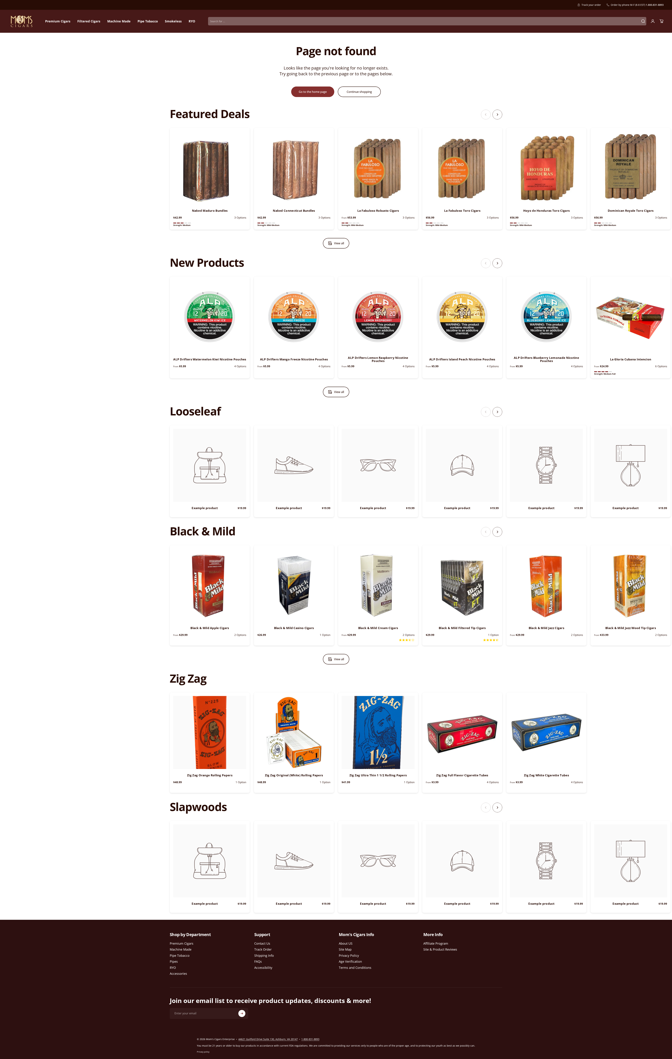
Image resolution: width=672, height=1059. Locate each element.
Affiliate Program (435, 943)
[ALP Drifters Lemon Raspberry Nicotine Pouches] (378, 316)
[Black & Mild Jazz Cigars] (546, 585)
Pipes (174, 962)
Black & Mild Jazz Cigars (546, 628)
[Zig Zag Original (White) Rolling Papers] (293, 732)
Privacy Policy (349, 956)
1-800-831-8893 (310, 1039)
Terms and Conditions (355, 968)
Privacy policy (203, 1051)
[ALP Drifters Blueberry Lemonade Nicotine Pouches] (546, 316)
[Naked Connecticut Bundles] (293, 167)
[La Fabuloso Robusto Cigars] (378, 167)
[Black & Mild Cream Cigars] (378, 585)
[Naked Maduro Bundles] (209, 167)
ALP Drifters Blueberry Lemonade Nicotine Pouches (546, 359)
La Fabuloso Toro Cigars (462, 211)
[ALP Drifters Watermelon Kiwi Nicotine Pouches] (209, 316)
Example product (205, 508)
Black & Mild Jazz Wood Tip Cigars (630, 628)
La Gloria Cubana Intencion (630, 359)
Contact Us (262, 943)
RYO (173, 968)
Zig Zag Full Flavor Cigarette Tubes (462, 775)
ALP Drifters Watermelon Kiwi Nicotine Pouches (209, 359)
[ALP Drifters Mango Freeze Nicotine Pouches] (293, 316)
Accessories (178, 974)
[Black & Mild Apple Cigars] (209, 585)
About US (345, 943)
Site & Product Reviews (440, 949)
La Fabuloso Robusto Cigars (378, 211)
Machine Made (180, 949)
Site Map (345, 949)
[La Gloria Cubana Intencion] (630, 316)
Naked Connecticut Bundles (294, 211)
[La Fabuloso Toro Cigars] (462, 167)
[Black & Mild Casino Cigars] (293, 585)
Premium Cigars (181, 943)
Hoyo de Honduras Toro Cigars (546, 211)
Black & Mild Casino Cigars (294, 628)
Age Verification (350, 962)
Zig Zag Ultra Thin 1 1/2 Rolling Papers (378, 775)
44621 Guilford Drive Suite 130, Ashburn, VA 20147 (268, 1039)
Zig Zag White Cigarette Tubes (546, 775)
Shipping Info (264, 956)
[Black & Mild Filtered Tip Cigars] (462, 585)
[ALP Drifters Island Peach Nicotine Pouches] (462, 316)
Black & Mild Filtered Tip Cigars (462, 628)
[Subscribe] (241, 1013)
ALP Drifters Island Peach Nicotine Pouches (462, 359)
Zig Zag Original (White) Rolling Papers (294, 775)
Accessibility (263, 968)
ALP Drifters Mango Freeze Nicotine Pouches (294, 359)
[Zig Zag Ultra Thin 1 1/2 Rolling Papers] (378, 732)
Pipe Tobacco (180, 956)
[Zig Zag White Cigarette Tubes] (546, 732)
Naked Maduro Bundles (210, 211)
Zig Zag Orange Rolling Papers (209, 775)
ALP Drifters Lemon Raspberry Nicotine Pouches (378, 359)
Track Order (263, 949)
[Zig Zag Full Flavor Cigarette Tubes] (462, 732)
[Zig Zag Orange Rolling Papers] (209, 732)
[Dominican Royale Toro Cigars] (630, 167)
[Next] (497, 114)
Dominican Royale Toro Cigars (630, 211)
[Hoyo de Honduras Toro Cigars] (546, 167)
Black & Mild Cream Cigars (378, 628)
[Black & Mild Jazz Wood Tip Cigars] (630, 585)
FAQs (258, 962)
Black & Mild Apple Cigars (209, 628)
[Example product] (209, 465)
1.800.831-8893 (655, 4)
